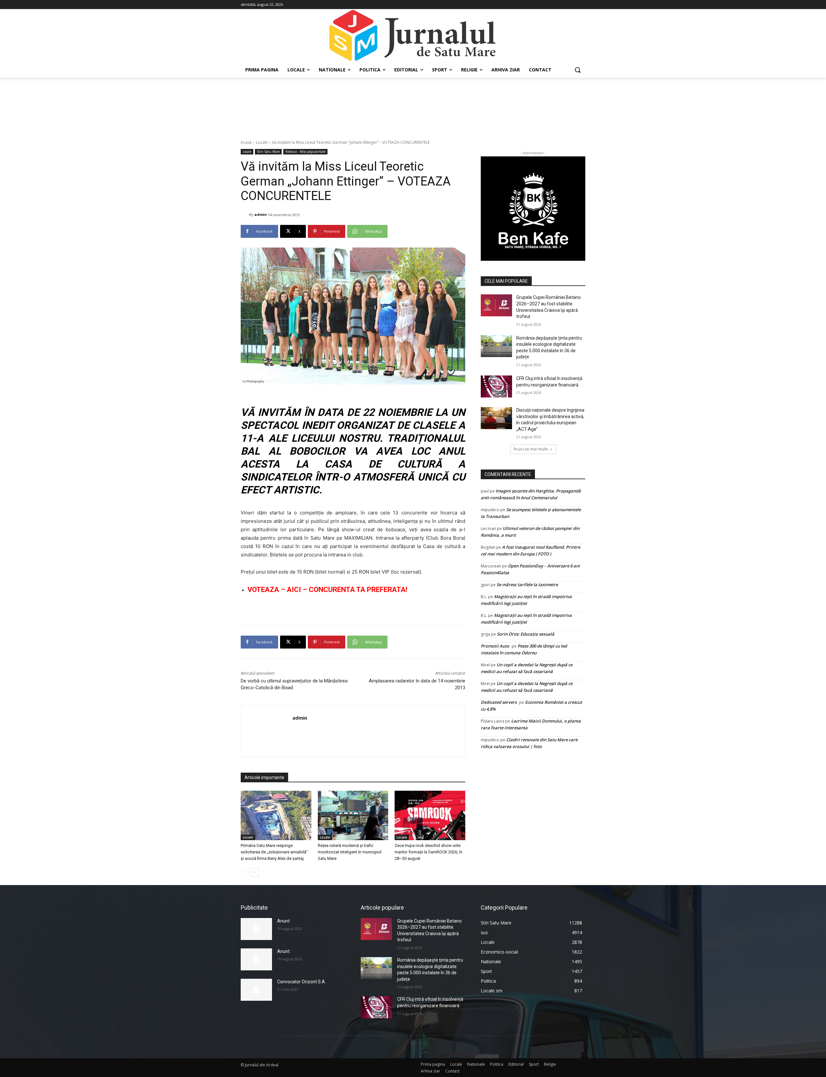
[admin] (245, 214)
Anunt (283, 921)
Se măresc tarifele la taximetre (527, 584)
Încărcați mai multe (531, 449)
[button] (577, 70)
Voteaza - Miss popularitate (305, 151)
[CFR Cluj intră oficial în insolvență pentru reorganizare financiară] (496, 386)
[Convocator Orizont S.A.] (256, 990)
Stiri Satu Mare (268, 151)
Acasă (246, 142)
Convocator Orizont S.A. (301, 981)
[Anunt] (256, 929)
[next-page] (255, 872)
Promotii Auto (495, 646)
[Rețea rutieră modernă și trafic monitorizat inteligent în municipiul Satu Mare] (353, 815)
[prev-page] (245, 872)
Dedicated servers (499, 702)
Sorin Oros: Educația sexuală (525, 634)
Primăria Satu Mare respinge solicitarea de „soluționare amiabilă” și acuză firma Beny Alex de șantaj (274, 852)
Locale (262, 142)
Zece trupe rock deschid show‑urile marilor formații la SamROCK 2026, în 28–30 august (428, 852)
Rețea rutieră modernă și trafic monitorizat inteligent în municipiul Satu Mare (349, 852)
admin (260, 214)
